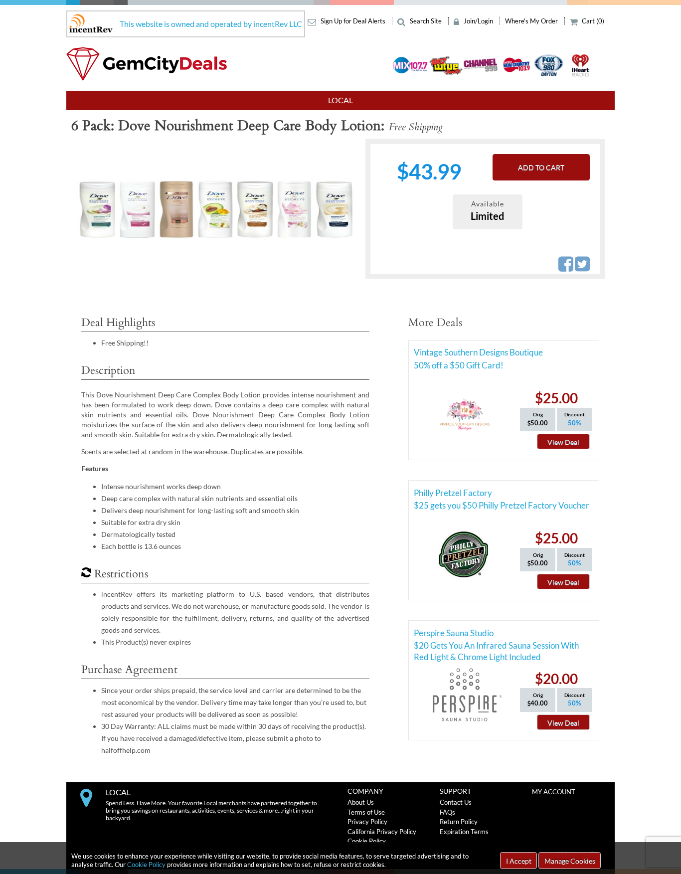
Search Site (425, 21)
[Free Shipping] (215, 209)
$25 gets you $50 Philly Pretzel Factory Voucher (501, 505)
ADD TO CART (541, 167)
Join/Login (478, 21)
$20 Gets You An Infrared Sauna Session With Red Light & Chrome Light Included (496, 647)
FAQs (447, 812)
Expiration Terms (464, 832)
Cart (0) (592, 21)
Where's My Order (532, 21)
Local (340, 100)
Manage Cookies (569, 861)
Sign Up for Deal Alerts (353, 21)
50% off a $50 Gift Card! (459, 365)
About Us (360, 802)
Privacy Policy (367, 822)
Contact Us (456, 802)
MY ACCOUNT (553, 792)
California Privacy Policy (381, 832)
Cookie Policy (146, 865)
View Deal (563, 442)
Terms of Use (366, 812)
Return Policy (459, 822)
